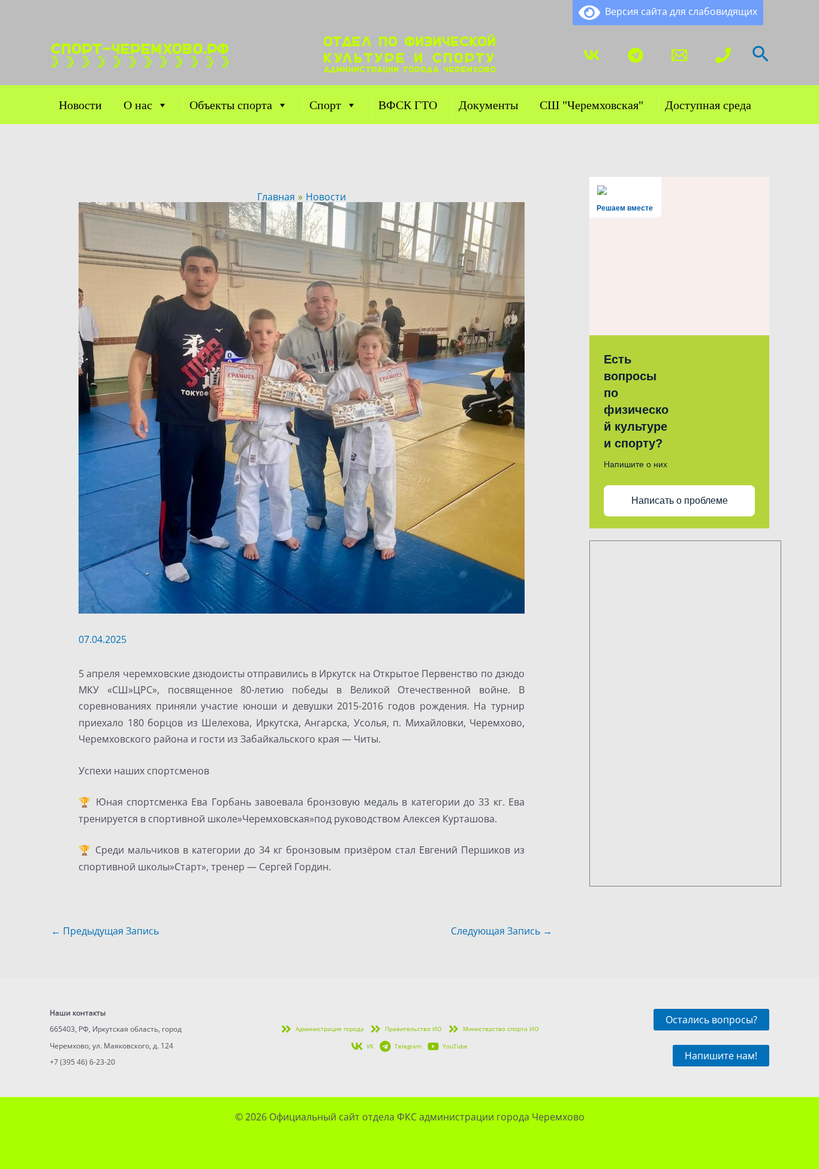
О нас (138, 105)
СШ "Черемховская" (591, 105)
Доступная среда (708, 105)
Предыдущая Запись (105, 931)
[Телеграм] (635, 55)
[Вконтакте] (592, 55)
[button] (760, 55)
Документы (488, 105)
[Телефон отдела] (723, 55)
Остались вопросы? (711, 1019)
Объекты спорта (230, 105)
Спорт (325, 105)
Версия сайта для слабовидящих (678, 11)
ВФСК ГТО (407, 105)
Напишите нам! (721, 1055)
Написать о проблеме (679, 500)
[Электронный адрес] (679, 55)
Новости (80, 105)
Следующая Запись (501, 931)
